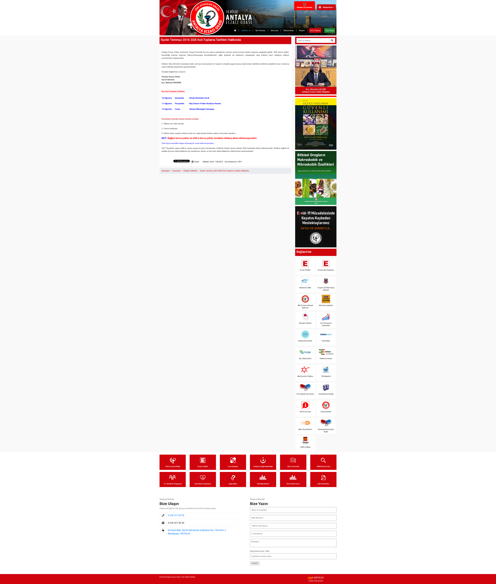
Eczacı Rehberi (305, 270)
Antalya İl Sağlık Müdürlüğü (263, 466)
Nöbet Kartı (327, 7)
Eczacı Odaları (202, 466)
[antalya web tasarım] (315, 578)
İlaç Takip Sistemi (305, 358)
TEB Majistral (326, 376)
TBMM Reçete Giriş (323, 466)
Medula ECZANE (305, 288)
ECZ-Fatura (315, 30)
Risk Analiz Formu (293, 484)
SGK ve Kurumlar (293, 466)
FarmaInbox (326, 341)
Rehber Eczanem (326, 358)
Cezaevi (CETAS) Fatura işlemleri (325, 289)
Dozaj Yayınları (326, 412)
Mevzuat (274, 30)
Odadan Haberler (190, 171)
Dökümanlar (288, 30)
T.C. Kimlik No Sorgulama (173, 484)
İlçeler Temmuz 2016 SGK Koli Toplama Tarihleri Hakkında (224, 171)
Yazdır (196, 162)
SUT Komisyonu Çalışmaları (326, 324)
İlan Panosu (260, 30)
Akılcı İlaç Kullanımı (305, 429)
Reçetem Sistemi (305, 323)
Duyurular (176, 171)
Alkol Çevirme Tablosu (305, 376)
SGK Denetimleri (323, 484)
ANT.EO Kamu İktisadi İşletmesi (305, 307)
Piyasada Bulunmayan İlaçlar (326, 430)
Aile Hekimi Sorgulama (203, 484)
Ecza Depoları (233, 466)
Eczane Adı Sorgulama (326, 270)
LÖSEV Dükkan (305, 447)
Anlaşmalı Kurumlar (305, 341)
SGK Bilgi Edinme (263, 484)
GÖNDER (254, 563)
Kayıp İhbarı (233, 484)
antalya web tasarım (316, 581)
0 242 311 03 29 (176, 515)
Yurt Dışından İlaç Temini (305, 394)
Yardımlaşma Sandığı (326, 394)
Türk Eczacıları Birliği (172, 466)
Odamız (245, 30)
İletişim (302, 30)
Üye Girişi (330, 30)
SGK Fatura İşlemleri (326, 305)
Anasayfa (166, 171)
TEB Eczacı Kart (305, 412)
